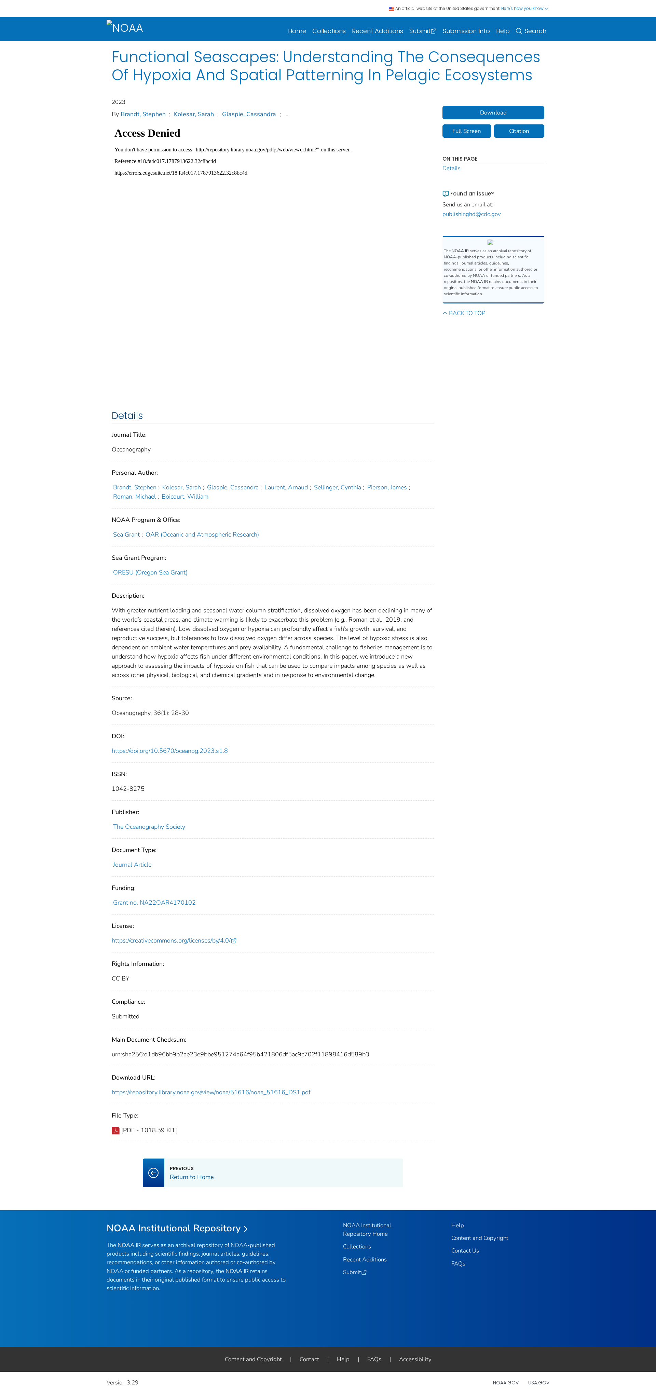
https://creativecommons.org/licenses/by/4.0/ (171, 940)
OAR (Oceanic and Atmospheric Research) (202, 534)
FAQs (458, 1264)
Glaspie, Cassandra (249, 114)
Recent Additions (377, 31)
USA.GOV (538, 1382)
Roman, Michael (134, 496)
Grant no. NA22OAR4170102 (154, 902)
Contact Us (465, 1251)
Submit (419, 31)
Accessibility (415, 1359)
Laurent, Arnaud (286, 487)
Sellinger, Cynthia (337, 487)
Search (535, 31)
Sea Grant (126, 534)
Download (493, 113)
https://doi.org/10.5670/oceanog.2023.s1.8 (170, 751)
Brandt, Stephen (143, 114)
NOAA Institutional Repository (174, 1228)
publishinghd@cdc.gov (471, 214)
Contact (309, 1359)
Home (297, 31)
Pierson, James (387, 487)
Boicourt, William (185, 496)
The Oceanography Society (149, 827)
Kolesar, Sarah (194, 114)
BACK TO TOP (467, 313)
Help (503, 31)
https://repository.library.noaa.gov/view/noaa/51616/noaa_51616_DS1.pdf (211, 1092)
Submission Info (466, 31)
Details (451, 168)
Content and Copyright (479, 1238)
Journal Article (132, 865)
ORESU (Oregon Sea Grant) (150, 572)
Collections (329, 31)
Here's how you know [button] (523, 8)
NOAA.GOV (506, 1382)
